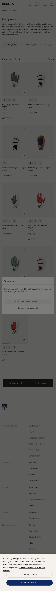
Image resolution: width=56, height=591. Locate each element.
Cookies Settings (29, 575)
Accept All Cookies (29, 583)
